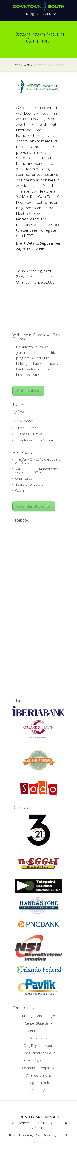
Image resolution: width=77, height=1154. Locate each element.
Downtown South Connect (35, 440)
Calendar (22, 490)
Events (26, 65)
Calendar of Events (33, 506)
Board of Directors (29, 484)
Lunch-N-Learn (26, 428)
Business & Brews (29, 434)
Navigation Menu (38, 14)
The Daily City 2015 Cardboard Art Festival (38, 461)
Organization (24, 478)
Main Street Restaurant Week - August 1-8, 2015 (38, 470)
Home (16, 65)
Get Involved (28, 390)
